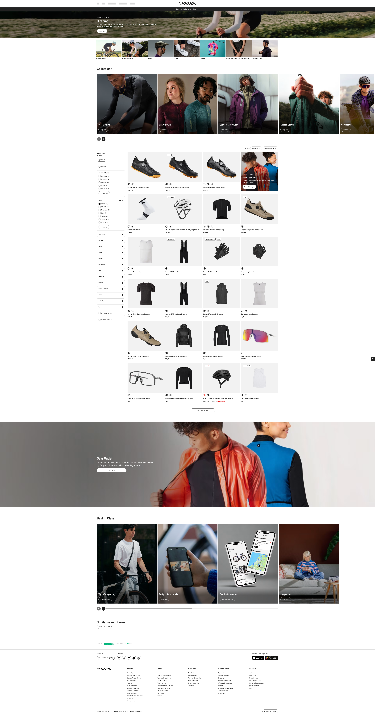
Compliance (130, 698)
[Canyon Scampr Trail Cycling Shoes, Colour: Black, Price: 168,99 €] (146, 167)
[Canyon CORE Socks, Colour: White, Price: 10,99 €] (146, 209)
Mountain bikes (253, 678)
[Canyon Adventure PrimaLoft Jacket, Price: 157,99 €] (184, 336)
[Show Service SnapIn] (373, 359)
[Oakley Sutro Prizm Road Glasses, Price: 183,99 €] (259, 336)
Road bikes (252, 673)
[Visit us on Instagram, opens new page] (124, 658)
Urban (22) (104, 222)
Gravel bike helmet (104, 627)
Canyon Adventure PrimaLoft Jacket (176, 356)
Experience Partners (164, 688)
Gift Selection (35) (106, 313)
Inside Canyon (131, 673)
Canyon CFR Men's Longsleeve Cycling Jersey (179, 398)
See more (105, 193)
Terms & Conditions (133, 691)
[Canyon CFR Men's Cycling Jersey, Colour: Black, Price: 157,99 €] (221, 209)
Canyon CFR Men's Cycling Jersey (213, 230)
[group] (187, 49)
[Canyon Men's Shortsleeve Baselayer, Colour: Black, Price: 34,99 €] (146, 293)
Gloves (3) (104, 185)
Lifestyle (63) (105, 207)
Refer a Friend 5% (193, 683)
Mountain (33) (105, 210)
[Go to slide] (158, 139)
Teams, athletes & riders (165, 678)
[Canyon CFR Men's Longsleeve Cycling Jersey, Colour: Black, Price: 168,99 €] (184, 378)
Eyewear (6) (105, 182)
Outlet (251, 175)
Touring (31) (104, 216)
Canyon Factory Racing (134, 678)
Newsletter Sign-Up (106, 658)
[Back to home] (187, 3)
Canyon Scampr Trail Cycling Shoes (138, 187)
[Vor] (103, 139)
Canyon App (161, 693)
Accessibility (131, 701)
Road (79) (104, 213)
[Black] (132, 226)
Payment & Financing (224, 680)
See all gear (102, 31)
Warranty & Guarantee (225, 683)
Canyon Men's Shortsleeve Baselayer (139, 314)
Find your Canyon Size (194, 678)
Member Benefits (163, 691)
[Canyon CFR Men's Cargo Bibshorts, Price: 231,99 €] (184, 293)
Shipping (221, 678)
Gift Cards (191, 686)
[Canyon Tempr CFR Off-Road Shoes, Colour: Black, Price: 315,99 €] (221, 167)
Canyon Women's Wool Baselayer (213, 356)
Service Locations (223, 675)
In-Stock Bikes (192, 675)
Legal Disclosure (132, 693)
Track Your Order (223, 691)
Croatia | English (271, 711)
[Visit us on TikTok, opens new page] (139, 658)
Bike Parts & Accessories (256, 683)
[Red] (204, 395)
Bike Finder (191, 673)
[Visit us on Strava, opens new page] (134, 658)
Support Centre (222, 673)
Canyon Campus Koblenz (165, 686)
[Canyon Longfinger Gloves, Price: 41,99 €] (259, 251)
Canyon (99, 17)
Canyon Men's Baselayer (135, 272)
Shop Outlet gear (249, 187)
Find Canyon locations (164, 675)
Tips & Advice (162, 683)
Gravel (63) (104, 204)
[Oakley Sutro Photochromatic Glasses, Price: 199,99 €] (146, 378)
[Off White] (212, 226)
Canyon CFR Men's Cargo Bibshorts (176, 314)
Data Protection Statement (135, 696)
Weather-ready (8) (106, 320)
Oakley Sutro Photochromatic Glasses (139, 398)
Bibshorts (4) (105, 179)
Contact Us (221, 693)
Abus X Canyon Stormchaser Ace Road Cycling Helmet (182, 230)
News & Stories (162, 680)
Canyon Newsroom (133, 688)
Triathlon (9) (105, 219)
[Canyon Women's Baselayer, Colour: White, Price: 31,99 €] (259, 293)
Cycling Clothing (254, 686)
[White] (204, 184)
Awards (129, 683)
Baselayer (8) (105, 176)
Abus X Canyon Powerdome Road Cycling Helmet (218, 398)
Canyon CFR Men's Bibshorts (174, 272)
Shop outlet (111, 470)
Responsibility (131, 680)
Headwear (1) (105, 189)
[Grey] (132, 184)
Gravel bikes (252, 675)
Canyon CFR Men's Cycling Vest (213, 314)
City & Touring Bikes (255, 680)
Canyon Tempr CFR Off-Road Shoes (214, 187)
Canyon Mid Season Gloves (211, 272)
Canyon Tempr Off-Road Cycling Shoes (177, 187)
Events (160, 673)
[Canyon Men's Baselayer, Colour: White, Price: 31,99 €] (146, 251)
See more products (202, 410)
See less (105, 227)
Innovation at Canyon (133, 675)
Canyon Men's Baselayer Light (250, 398)
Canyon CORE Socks (134, 230)
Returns (220, 686)
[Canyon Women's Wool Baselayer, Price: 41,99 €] (221, 336)
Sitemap (160, 696)
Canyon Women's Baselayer (249, 314)
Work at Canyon (132, 686)
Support (132, 3)
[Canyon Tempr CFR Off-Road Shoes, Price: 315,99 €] (146, 336)
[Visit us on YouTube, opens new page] (129, 658)
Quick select (146, 178)
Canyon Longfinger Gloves (249, 272)
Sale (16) (103, 166)
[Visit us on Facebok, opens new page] (119, 658)
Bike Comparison (193, 680)
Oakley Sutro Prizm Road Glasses (251, 356)
